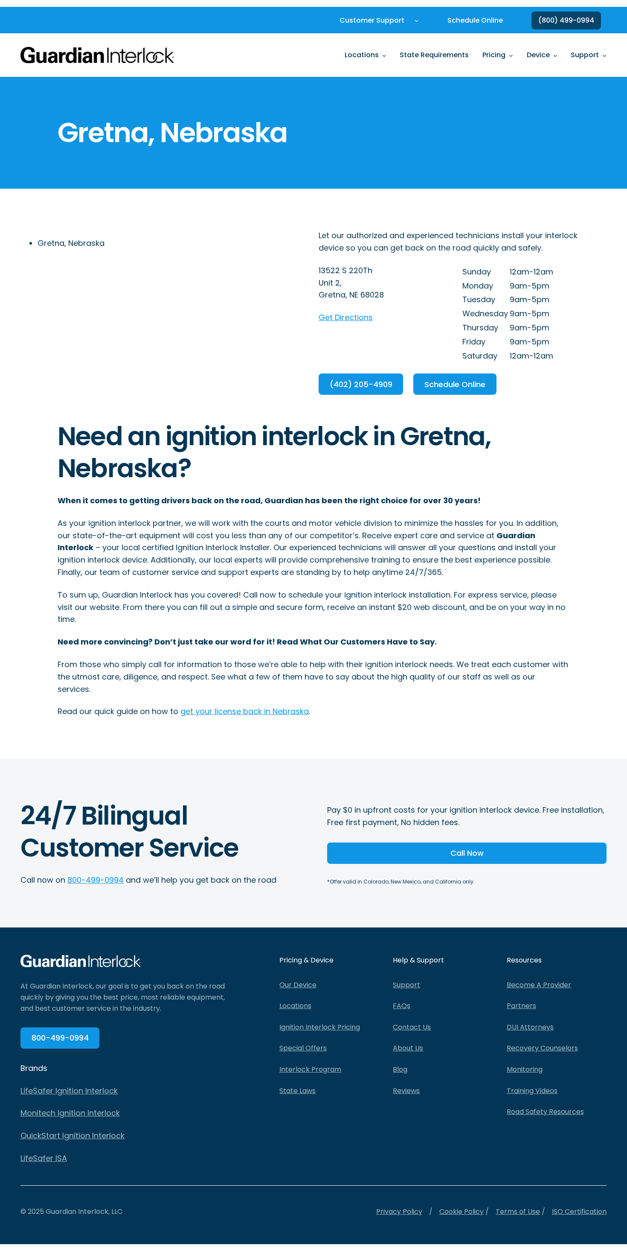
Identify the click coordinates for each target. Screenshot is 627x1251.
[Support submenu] (604, 55)
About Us (408, 1048)
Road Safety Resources (545, 1112)
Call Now (467, 853)
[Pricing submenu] (511, 55)
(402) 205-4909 (361, 384)
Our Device (297, 985)
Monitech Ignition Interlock (70, 1113)
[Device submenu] (555, 55)
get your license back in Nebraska (244, 711)
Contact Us (412, 1027)
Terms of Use (518, 1211)
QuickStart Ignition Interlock (72, 1135)
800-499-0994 (95, 880)
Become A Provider (539, 985)
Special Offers (303, 1048)
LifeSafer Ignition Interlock (69, 1090)
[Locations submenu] (384, 55)
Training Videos (532, 1091)
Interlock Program (310, 1069)
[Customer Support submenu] (417, 20)
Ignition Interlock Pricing (319, 1027)
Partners (521, 1006)
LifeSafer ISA (43, 1158)
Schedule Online (454, 384)
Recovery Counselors (542, 1048)
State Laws (297, 1091)
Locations (295, 1006)
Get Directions (346, 317)
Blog (400, 1069)
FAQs (401, 1006)
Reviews (406, 1091)
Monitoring (525, 1069)
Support (406, 985)
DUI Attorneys (530, 1027)
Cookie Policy (461, 1211)
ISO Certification (579, 1211)
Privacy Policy (399, 1211)
